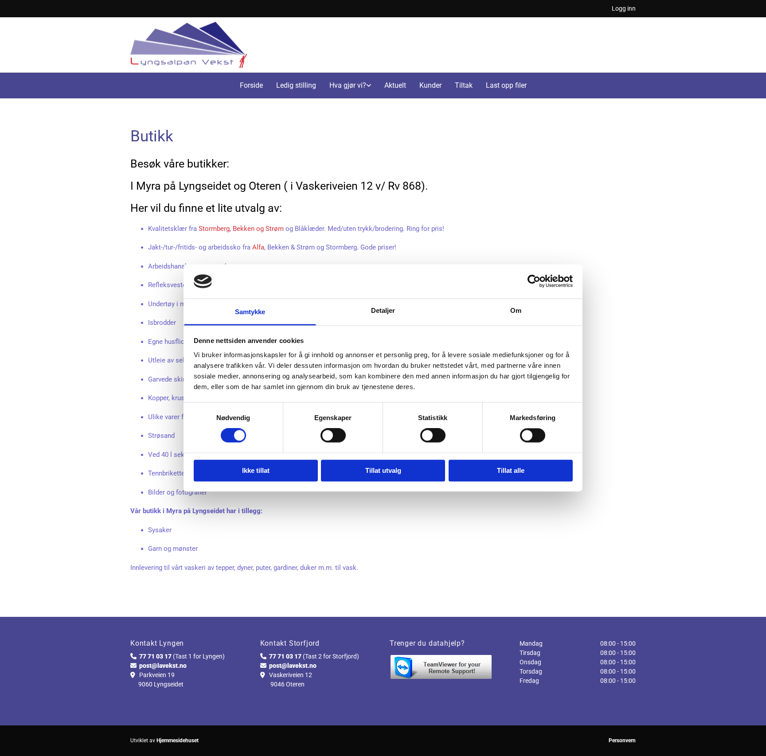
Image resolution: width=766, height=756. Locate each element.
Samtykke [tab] (250, 312)
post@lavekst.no (163, 665)
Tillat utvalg (383, 470)
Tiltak (464, 85)
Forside (251, 85)
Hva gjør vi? (347, 85)
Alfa (258, 247)
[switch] (333, 436)
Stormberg (214, 229)
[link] (350, 85)
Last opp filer (506, 85)
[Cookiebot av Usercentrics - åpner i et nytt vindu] (534, 281)
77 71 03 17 (155, 656)
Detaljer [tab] (383, 310)
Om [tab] (515, 310)
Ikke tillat (256, 470)
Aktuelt (395, 85)
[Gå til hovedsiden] (188, 45)
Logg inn (624, 8)
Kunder (430, 85)
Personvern (622, 740)
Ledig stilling (296, 85)
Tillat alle (510, 470)
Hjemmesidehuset (177, 740)
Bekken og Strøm (258, 229)
